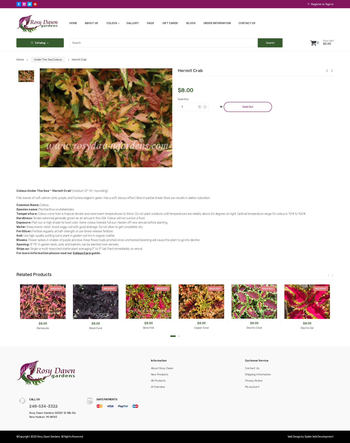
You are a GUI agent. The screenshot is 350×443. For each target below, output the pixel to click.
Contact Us (252, 368)
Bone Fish (148, 327)
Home (20, 59)
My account (252, 386)
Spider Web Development (319, 436)
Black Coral (95, 328)
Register (316, 4)
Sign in (329, 4)
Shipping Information (258, 374)
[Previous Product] (327, 71)
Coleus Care (82, 253)
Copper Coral (201, 327)
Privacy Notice (253, 380)
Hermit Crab (190, 70)
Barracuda (43, 328)
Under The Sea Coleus (48, 59)
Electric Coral (254, 327)
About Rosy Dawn (162, 368)
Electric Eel (307, 328)
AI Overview (158, 386)
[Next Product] (332, 71)
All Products (158, 380)
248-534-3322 (43, 406)
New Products (159, 374)
